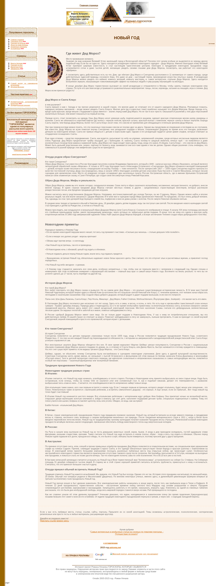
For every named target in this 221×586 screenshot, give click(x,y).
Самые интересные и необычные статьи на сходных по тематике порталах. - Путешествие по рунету (127, 533)
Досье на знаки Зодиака (19, 45)
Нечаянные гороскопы (19, 47)
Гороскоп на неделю (18, 43)
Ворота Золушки (17, 63)
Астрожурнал (15, 49)
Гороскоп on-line (17, 65)
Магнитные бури (17, 67)
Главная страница (89, 5)
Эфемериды (15, 69)
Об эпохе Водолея (17, 87)
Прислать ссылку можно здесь (54, 521)
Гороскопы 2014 (16, 41)
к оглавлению (110, 543)
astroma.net (115, 547)
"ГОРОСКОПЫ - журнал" (21, 150)
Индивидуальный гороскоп (20, 105)
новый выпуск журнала (19, 154)
